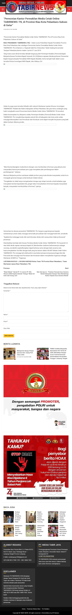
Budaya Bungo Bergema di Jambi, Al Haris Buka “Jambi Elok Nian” (18, 519)
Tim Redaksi (45, 609)
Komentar (7, 291)
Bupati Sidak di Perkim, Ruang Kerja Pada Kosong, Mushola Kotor (40, 519)
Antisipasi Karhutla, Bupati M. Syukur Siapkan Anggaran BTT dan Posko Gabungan (63, 519)
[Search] (69, 9)
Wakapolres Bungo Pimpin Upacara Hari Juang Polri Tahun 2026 (25, 353)
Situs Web (7, 328)
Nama (6, 314)
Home (24, 609)
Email (6, 321)
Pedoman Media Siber (33, 609)
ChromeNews (46, 613)
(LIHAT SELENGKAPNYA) (46, 556)
